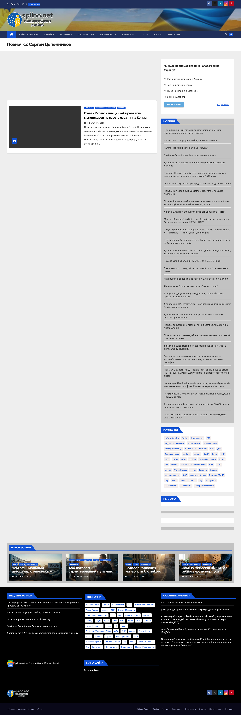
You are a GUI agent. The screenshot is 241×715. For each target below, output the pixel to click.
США (219, 464)
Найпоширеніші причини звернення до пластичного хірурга (196, 278)
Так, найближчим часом (179, 85)
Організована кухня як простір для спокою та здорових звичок (197, 183)
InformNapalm (172, 438)
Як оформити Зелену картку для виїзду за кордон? (191, 286)
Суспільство (86, 34)
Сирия (168, 470)
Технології (73, 564)
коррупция (211, 480)
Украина (203, 470)
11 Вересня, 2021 (95, 123)
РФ (166, 464)
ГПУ (212, 449)
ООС (183, 459)
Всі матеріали (91, 670)
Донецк (197, 454)
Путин (222, 459)
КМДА (206, 454)
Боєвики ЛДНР (210, 443)
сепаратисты (171, 486)
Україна (49, 34)
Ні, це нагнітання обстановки (182, 91)
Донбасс (186, 454)
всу (166, 480)
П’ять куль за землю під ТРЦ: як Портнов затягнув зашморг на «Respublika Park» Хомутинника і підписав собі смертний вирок (196, 372)
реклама (87, 560)
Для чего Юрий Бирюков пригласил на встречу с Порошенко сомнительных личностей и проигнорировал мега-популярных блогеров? (196, 642)
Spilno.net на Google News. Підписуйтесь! (36, 663)
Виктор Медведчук (173, 449)
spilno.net (11, 709)
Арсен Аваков (194, 443)
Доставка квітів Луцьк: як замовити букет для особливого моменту (42, 633)
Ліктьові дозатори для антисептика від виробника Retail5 (195, 211)
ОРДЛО (192, 459)
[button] (226, 34)
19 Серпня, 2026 (193, 576)
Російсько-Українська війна (193, 464)
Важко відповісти (175, 97)
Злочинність (108, 34)
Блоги (158, 34)
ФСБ (185, 475)
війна (174, 480)
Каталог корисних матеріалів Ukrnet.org (186, 148)
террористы (185, 486)
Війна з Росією (28, 34)
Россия (174, 464)
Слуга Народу (180, 470)
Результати (223, 105)
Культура (128, 34)
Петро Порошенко (207, 459)
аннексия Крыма (198, 475)
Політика (66, 34)
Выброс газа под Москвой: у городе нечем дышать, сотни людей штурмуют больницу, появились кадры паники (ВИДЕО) (196, 619)
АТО (208, 438)
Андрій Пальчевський (174, 443)
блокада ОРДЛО (216, 475)
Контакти (174, 34)
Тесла (193, 470)
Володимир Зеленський (196, 449)
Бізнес (72, 560)
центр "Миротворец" (204, 486)
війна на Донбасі (188, 480)
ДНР (219, 449)
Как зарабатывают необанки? (186, 602)
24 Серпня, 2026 (23, 576)
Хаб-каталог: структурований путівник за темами (190, 140)
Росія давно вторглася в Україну (184, 79)
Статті (144, 34)
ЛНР (223, 454)
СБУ (211, 464)
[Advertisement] (82, 79)
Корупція (111, 108)
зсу (200, 480)
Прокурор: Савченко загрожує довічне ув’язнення (202, 609)
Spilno (185, 438)
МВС (167, 459)
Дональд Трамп (172, 454)
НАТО (175, 459)
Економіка (89, 108)
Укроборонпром (172, 475)
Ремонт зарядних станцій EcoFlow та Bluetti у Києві (192, 261)
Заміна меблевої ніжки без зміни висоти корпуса (190, 155)
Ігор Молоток (197, 438)
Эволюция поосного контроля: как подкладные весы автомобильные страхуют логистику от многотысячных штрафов (193, 359)
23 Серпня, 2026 (79, 576)
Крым (214, 454)
